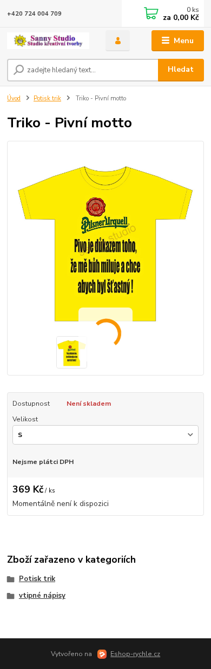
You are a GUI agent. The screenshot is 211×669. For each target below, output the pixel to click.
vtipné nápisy (42, 595)
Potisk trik (47, 98)
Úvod (14, 98)
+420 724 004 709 (34, 14)
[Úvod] (48, 40)
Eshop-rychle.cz (135, 654)
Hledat (181, 69)
